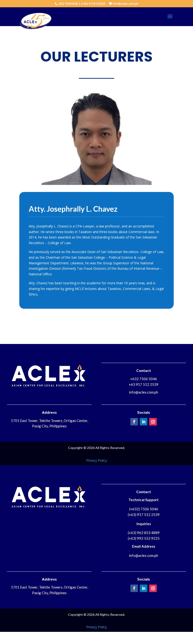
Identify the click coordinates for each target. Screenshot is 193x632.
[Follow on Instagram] (153, 421)
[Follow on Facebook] (134, 421)
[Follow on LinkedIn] (143, 421)
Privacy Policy (96, 460)
